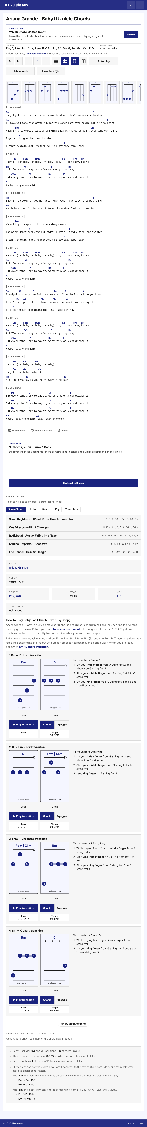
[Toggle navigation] (140, 5)
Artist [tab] (33, 509)
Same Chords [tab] (16, 509)
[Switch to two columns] (83, 61)
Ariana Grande (18, 567)
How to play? (50, 71)
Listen (24, 715)
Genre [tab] (45, 509)
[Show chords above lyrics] (65, 61)
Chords (47, 724)
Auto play (104, 61)
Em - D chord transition (33, 646)
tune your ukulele (36, 53)
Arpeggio (62, 724)
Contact (140, 1123)
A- (10, 61)
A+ (18, 61)
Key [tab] (57, 509)
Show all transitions (73, 1023)
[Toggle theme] (131, 5)
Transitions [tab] (71, 509)
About (131, 1123)
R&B (18, 596)
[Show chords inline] (56, 61)
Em (119, 596)
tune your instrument (66, 629)
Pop (11, 596)
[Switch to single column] (75, 61)
